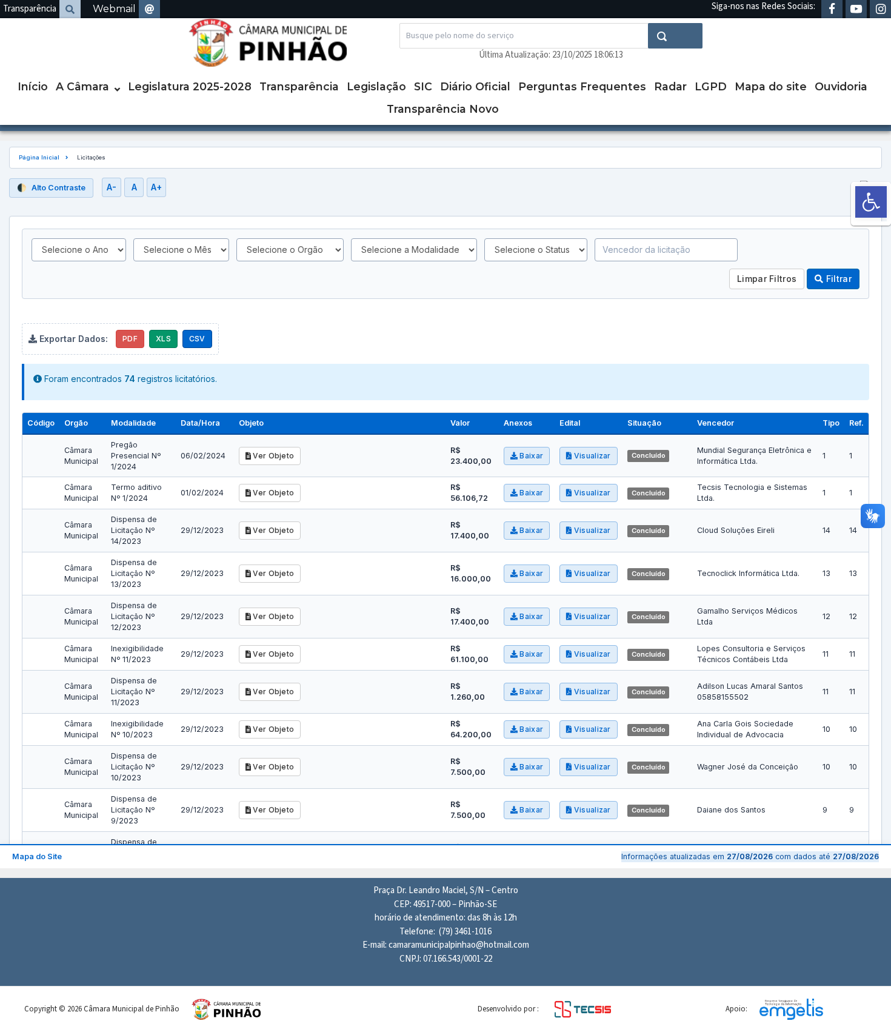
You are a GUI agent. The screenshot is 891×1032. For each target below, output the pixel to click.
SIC (423, 86)
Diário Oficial (475, 86)
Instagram (880, 9)
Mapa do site (771, 86)
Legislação (376, 86)
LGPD (711, 86)
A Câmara (82, 86)
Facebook (832, 9)
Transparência (29, 8)
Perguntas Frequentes (582, 86)
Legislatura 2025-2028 (190, 86)
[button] (871, 202)
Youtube (856, 9)
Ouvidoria (841, 86)
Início (33, 86)
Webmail (114, 9)
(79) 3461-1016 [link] (465, 931)
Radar (670, 86)
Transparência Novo (443, 108)
